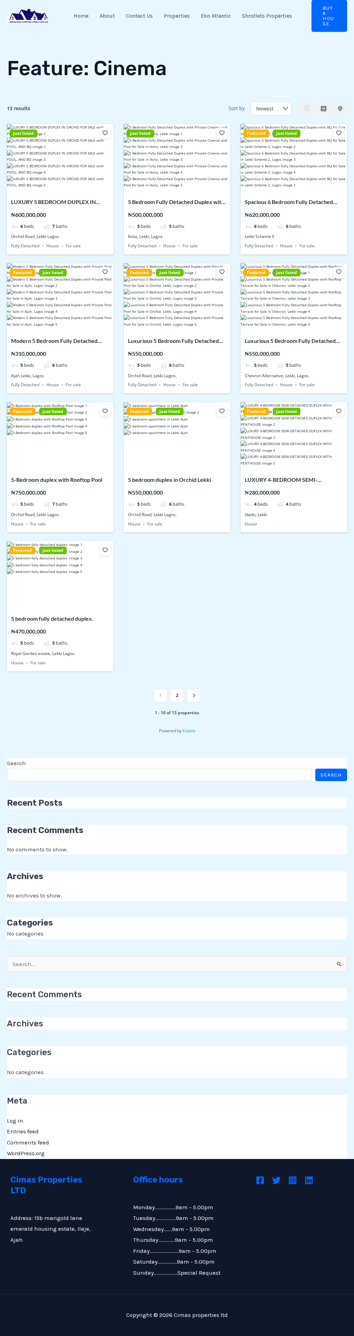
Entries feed (23, 1131)
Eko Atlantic (216, 15)
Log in (15, 1120)
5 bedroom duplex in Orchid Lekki (169, 479)
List (323, 108)
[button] (329, 16)
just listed (23, 133)
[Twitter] (276, 1180)
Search (16, 763)
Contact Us (139, 15)
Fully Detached (25, 246)
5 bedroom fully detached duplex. (52, 618)
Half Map (340, 108)
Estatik (189, 731)
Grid (307, 108)
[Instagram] (292, 1180)
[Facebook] (260, 1180)
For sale (73, 246)
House (52, 246)
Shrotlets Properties (267, 15)
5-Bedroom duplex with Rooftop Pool (56, 479)
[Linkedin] (309, 1180)
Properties (177, 15)
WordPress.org (26, 1153)
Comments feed (28, 1142)
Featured (256, 133)
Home (81, 15)
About (107, 15)
